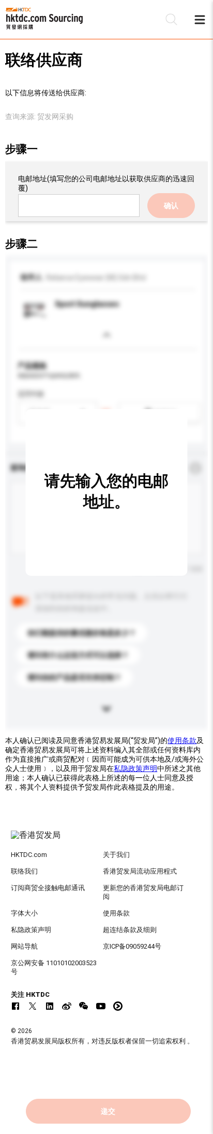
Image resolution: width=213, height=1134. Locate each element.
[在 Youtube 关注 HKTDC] (100, 1006)
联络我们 (24, 871)
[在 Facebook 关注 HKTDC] (15, 1006)
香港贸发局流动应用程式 (140, 871)
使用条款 (182, 740)
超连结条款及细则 (130, 930)
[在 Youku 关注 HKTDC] (118, 1006)
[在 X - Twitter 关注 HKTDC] (32, 1006)
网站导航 (24, 946)
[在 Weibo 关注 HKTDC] (66, 1006)
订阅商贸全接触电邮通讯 (48, 888)
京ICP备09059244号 (132, 946)
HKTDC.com (29, 855)
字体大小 (24, 913)
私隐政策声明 (135, 768)
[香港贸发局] (107, 840)
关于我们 (116, 855)
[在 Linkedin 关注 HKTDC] (49, 1006)
